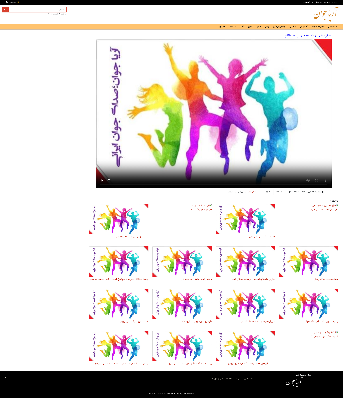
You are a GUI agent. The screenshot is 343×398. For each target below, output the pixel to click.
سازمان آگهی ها (316, 2)
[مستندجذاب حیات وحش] (308, 262)
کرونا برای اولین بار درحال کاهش (132, 237)
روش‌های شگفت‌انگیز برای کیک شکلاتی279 (190, 364)
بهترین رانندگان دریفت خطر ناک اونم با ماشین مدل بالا (121, 364)
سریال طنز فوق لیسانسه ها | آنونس (258, 322)
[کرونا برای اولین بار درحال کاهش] (118, 219)
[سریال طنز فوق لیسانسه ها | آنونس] (245, 304)
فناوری (250, 26)
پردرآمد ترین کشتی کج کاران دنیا (322, 322)
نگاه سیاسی (304, 26)
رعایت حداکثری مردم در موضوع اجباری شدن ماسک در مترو (119, 279)
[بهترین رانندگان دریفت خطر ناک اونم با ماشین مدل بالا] (118, 346)
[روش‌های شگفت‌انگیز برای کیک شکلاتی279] (182, 346)
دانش (258, 26)
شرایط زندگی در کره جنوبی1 (324, 337)
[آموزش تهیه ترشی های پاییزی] (118, 304)
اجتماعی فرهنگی (279, 26)
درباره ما (334, 2)
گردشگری (222, 26)
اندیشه (233, 26)
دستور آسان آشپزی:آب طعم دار (197, 279)
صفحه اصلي (248, 378)
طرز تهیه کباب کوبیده (201, 210)
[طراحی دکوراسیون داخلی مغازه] (182, 304)
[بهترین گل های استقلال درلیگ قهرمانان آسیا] (245, 262)
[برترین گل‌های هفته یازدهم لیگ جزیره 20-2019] (245, 346)
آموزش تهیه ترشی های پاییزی (133, 322)
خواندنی (292, 26)
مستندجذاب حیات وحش (326, 279)
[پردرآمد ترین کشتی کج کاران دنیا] (308, 304)
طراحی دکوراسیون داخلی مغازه (197, 322)
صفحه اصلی (332, 26)
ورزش (267, 26)
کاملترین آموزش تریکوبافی (262, 237)
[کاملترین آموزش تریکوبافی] (245, 219)
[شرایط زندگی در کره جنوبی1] (325, 333)
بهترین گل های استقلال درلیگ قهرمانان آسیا (253, 279)
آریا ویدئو (252, 192)
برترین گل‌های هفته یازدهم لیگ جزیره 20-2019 (251, 364)
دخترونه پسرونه (318, 26)
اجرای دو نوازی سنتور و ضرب (324, 210)
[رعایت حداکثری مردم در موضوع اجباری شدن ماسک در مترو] (118, 262)
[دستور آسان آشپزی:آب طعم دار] (182, 262)
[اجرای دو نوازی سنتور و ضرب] (325, 206)
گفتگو (242, 26)
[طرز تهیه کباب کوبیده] (202, 206)
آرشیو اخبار (306, 2)
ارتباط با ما (327, 2)
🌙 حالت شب (14, 2)
